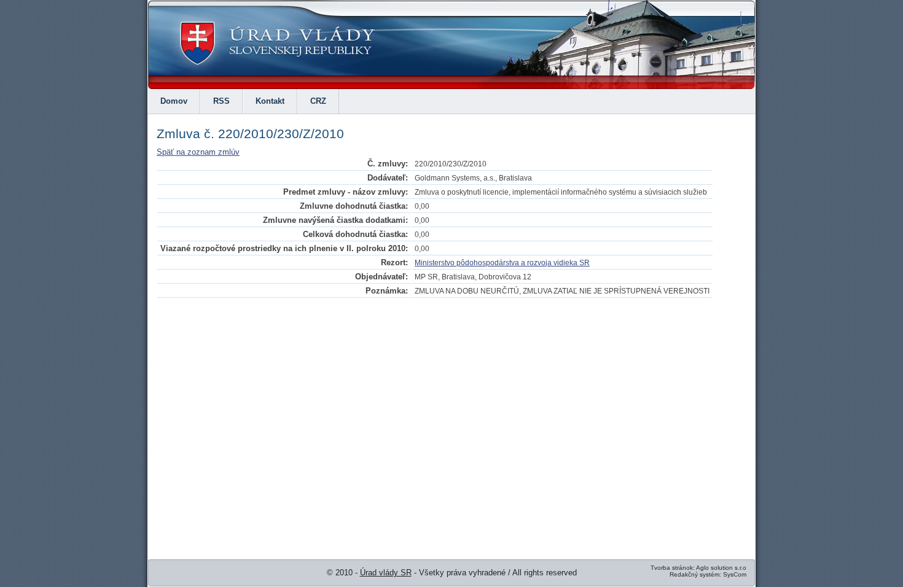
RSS (221, 101)
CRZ (318, 101)
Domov (173, 101)
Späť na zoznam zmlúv (198, 152)
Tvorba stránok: (673, 567)
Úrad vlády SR (386, 572)
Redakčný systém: (695, 574)
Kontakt (270, 101)
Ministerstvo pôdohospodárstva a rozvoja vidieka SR (502, 263)
